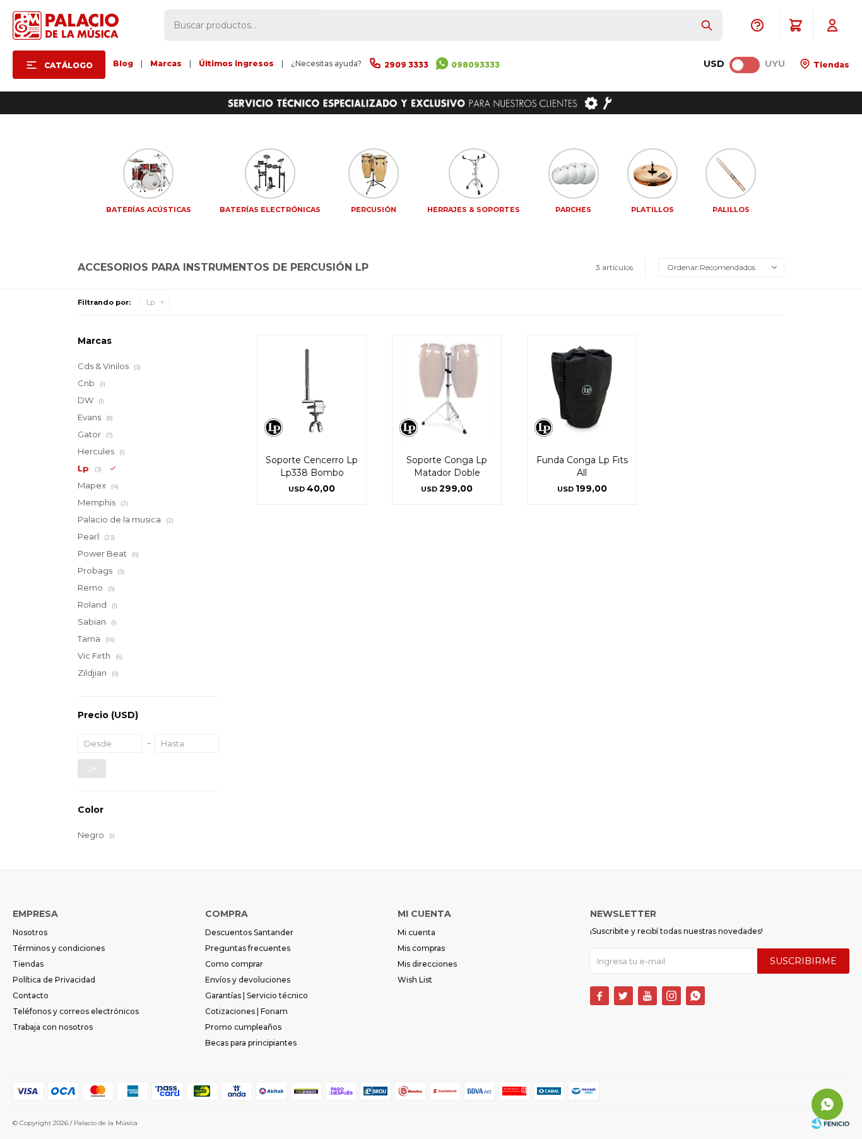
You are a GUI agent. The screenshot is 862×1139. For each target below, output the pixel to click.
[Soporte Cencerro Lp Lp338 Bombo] (312, 389)
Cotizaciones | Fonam (246, 1011)
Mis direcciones (427, 964)
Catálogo (68, 65)
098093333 (475, 64)
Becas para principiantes (251, 1043)
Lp (150, 302)
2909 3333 (406, 64)
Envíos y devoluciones (247, 979)
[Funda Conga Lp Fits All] (582, 389)
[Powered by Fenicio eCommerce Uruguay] (830, 1123)
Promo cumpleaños (243, 1027)
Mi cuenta (416, 932)
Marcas (166, 63)
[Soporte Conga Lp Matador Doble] (447, 389)
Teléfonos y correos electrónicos (76, 1011)
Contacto (31, 995)
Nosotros (30, 932)
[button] (707, 25)
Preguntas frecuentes (247, 948)
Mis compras (421, 948)
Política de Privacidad (54, 979)
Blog (123, 63)
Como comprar (234, 964)
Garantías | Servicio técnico (256, 995)
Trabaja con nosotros (53, 1027)
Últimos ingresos (236, 63)
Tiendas (830, 64)
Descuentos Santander (249, 932)
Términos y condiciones (59, 948)
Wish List (415, 979)
